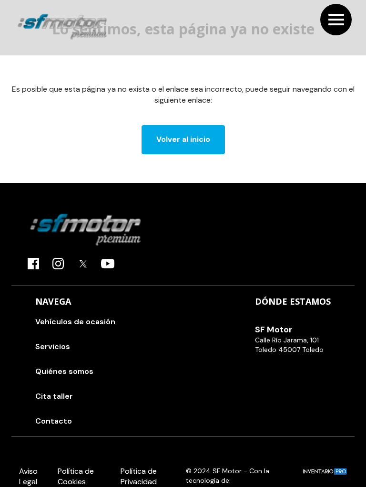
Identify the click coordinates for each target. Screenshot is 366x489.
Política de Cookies (76, 476)
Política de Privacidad (139, 476)
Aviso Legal (28, 476)
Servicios (52, 346)
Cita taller (54, 396)
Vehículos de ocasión (75, 322)
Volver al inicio (183, 139)
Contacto (53, 421)
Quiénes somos (64, 371)
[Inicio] (62, 26)
